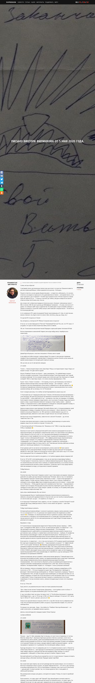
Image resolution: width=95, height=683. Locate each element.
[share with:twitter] (1, 179)
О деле (33, 2)
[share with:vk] (1, 176)
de (88, 2)
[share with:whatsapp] (1, 189)
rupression (11, 2)
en (84, 2)
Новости (21, 2)
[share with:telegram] (1, 182)
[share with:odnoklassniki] (1, 193)
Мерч (56, 2)
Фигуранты (40, 2)
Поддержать (49, 2)
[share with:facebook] (1, 172)
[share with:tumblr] (1, 186)
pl (80, 2)
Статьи (27, 2)
